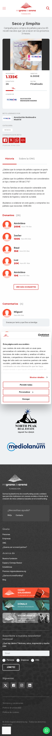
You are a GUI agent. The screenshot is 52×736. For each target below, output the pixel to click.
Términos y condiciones (13, 703)
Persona (10, 660)
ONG (4, 543)
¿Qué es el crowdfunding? (13, 576)
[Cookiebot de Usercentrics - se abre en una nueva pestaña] (38, 335)
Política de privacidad (12, 708)
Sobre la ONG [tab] (27, 159)
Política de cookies (11, 712)
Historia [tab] (9, 159)
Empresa (25, 660)
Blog (4, 580)
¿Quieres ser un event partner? (15, 547)
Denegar (26, 399)
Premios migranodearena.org (14, 571)
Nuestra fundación (10, 559)
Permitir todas (26, 385)
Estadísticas (7, 567)
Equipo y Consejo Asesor (12, 563)
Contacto (19, 515)
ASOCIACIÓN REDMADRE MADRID (28, 100)
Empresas (7, 539)
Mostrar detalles (37, 377)
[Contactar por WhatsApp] (46, 730)
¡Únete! (11, 667)
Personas (6, 534)
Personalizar (24, 392)
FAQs (10, 515)
